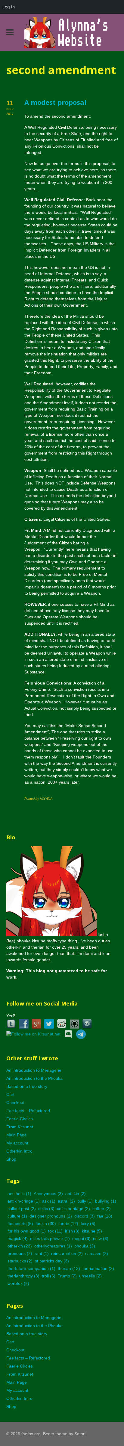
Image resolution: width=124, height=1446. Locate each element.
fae (104, 1216)
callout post (22, 1208)
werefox (18, 1283)
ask (48, 1201)
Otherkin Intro (19, 1151)
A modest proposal (55, 102)
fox (55, 1231)
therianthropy (23, 1276)
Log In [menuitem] (8, 6)
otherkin (20, 1246)
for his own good (27, 1231)
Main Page (16, 1134)
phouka (84, 1246)
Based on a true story (26, 1086)
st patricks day (52, 1261)
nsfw (100, 1238)
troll (48, 1276)
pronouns (20, 1253)
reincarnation (67, 1253)
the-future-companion (31, 1268)
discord (84, 1216)
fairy (88, 1223)
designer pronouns (50, 1216)
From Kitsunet (19, 1126)
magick (18, 1238)
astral (66, 1201)
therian (69, 1268)
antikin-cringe (24, 1201)
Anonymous (48, 1193)
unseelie (90, 1276)
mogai (81, 1238)
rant (42, 1253)
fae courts (20, 1223)
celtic (46, 1208)
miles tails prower (50, 1238)
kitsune (92, 1231)
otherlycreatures (53, 1246)
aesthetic (19, 1193)
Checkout (15, 1102)
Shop (11, 1159)
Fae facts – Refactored (28, 1110)
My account (17, 1143)
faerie (68, 1223)
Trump (67, 1276)
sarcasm (96, 1253)
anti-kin (75, 1193)
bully (85, 1201)
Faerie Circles (19, 1118)
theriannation (98, 1268)
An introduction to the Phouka (34, 1078)
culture (17, 1216)
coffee (101, 1208)
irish (72, 1231)
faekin (46, 1223)
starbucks (20, 1261)
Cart (10, 1094)
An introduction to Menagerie (33, 1070)
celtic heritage (73, 1208)
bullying (105, 1201)
